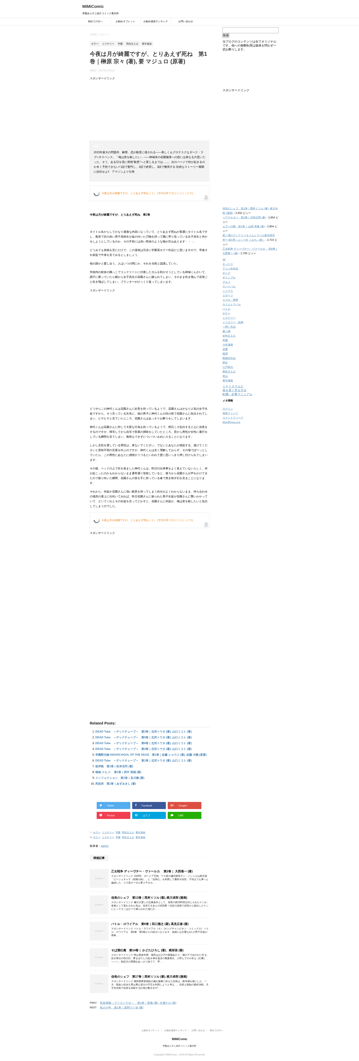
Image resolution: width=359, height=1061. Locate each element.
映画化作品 (229, 358)
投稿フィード (230, 413)
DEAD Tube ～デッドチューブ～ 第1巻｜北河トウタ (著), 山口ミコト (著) (143, 760)
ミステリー (108, 832)
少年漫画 (228, 344)
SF (224, 259)
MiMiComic (93, 6)
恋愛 (225, 349)
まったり (228, 264)
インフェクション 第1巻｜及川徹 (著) (119, 777)
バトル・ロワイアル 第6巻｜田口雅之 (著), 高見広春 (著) (149, 924)
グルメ (226, 282)
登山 (225, 376)
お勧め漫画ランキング (155, 21)
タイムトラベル (232, 304)
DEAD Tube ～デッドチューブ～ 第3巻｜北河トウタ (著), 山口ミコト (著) (143, 731)
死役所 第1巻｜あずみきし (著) (115, 783)
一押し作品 (229, 326)
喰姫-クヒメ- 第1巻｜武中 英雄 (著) (118, 772)
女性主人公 (229, 335)
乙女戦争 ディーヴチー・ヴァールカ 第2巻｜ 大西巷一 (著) (152, 871)
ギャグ (226, 273)
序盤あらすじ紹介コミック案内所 (179, 1046)
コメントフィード (233, 417)
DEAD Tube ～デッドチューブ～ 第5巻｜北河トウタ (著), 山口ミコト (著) (143, 737)
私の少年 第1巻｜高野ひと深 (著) (121, 1007)
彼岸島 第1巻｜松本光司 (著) (114, 766)
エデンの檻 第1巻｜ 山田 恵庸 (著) (244, 226)
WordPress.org (231, 422)
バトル (226, 308)
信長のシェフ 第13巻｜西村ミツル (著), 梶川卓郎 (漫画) (149, 897)
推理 (225, 353)
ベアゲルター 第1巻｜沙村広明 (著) (244, 217)
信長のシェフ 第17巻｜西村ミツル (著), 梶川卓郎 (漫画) (149, 976)
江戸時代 (228, 367)
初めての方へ (95, 21)
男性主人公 (128, 832)
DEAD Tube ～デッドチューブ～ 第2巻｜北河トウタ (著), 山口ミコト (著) (143, 748)
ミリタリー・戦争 (233, 322)
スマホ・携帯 (230, 299)
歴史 (225, 362)
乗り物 (226, 331)
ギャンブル (229, 277)
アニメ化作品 (230, 268)
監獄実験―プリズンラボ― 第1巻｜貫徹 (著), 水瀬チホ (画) (138, 1002)
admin (104, 845)
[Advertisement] (149, 111)
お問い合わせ (185, 21)
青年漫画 (140, 832)
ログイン (228, 408)
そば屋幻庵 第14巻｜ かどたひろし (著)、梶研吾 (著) (147, 950)
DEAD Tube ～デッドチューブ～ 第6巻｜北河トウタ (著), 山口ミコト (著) (143, 743)
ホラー (96, 832)
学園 (118, 832)
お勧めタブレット (125, 21)
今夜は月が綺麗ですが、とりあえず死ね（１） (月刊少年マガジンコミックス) (147, 193)
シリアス (228, 290)
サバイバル (229, 286)
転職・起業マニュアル (237, 394)
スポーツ (228, 295)
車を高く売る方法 (234, 390)
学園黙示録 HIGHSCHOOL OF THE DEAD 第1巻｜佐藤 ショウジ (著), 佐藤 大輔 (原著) (151, 754)
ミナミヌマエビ (233, 386)
